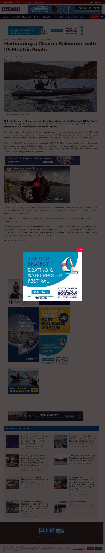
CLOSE (80, 249)
